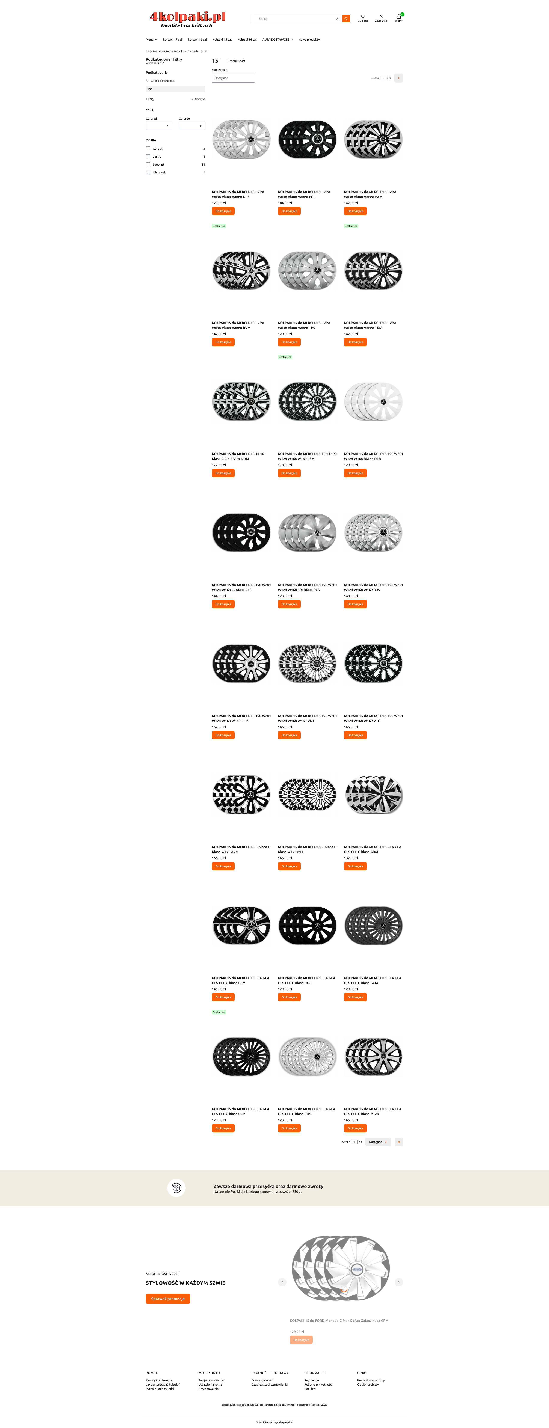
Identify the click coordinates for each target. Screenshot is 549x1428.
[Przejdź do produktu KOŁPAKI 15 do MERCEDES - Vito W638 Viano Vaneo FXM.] (373, 139)
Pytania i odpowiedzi (160, 1388)
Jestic (157, 156)
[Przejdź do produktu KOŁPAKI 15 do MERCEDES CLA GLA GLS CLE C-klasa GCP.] (241, 1056)
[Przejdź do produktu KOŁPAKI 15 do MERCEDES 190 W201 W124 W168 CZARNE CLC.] (241, 532)
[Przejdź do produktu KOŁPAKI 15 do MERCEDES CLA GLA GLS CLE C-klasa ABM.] (373, 794)
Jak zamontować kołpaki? (163, 1384)
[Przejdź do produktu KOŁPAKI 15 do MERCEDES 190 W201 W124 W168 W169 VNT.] (307, 663)
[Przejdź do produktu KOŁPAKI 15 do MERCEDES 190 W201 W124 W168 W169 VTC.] (373, 663)
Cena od (151, 118)
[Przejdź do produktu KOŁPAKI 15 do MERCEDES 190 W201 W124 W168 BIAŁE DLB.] (373, 401)
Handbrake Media (307, 1404)
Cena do (184, 118)
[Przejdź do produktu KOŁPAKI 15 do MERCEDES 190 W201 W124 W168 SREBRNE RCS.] (307, 532)
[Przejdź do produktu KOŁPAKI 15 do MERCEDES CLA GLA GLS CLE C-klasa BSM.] (241, 925)
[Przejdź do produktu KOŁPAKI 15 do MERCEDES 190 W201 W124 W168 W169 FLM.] (241, 663)
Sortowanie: (220, 69)
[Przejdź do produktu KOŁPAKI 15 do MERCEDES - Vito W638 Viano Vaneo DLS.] (241, 139)
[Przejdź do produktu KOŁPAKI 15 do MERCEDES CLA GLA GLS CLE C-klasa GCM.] (373, 925)
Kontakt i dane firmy (371, 1380)
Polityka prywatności (318, 1384)
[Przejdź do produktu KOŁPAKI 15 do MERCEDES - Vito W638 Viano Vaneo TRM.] (373, 270)
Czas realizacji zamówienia (270, 1384)
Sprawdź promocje (168, 1299)
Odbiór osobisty (368, 1384)
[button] (346, 18)
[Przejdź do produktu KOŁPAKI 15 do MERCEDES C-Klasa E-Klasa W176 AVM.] (241, 794)
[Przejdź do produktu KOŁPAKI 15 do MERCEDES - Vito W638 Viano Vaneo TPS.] (307, 270)
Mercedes (193, 51)
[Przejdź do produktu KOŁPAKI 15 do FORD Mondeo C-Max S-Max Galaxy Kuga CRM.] (340, 1268)
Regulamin (311, 1380)
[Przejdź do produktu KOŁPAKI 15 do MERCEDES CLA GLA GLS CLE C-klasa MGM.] (373, 1056)
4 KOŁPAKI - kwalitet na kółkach (164, 51)
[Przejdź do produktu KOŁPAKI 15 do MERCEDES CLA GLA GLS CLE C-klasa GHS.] (307, 1056)
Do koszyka (223, 211)
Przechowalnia (209, 1388)
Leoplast (158, 164)
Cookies (309, 1388)
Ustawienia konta (210, 1384)
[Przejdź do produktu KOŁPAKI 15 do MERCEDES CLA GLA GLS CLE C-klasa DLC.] (307, 925)
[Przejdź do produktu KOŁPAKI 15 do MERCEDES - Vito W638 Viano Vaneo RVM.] (241, 270)
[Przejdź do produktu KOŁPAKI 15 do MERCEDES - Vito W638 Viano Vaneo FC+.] (307, 139)
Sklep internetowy (273, 1422)
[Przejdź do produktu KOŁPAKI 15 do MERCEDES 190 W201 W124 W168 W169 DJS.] (373, 532)
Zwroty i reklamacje (159, 1380)
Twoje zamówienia (211, 1380)
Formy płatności (262, 1380)
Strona (375, 78)
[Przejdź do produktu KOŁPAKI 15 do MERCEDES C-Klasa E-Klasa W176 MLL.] (307, 794)
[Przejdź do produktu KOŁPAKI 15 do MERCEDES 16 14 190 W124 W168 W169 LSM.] (307, 401)
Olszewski (160, 172)
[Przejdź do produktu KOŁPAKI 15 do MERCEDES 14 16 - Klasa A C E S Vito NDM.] (241, 401)
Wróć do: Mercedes (162, 80)
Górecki (158, 148)
